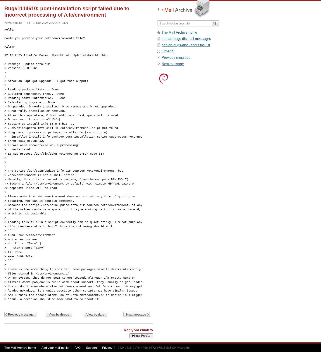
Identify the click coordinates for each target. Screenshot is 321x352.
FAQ (77, 347)
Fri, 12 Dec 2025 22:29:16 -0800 (47, 22)
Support (91, 347)
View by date (95, 314)
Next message (136, 314)
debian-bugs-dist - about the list (186, 45)
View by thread (59, 314)
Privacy (107, 347)
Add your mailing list (55, 347)
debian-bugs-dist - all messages (186, 39)
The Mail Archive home (179, 32)
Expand (168, 51)
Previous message (21, 314)
